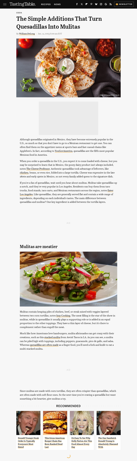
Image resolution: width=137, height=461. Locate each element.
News (57, 4)
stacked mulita (52, 337)
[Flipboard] (86, 5)
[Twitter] (81, 5)
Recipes (46, 4)
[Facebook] (77, 5)
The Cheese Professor (38, 168)
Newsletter (125, 4)
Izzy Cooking (63, 315)
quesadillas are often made (44, 344)
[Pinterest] (91, 5)
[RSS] (110, 5)
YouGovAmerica (63, 150)
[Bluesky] (96, 5)
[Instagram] (101, 5)
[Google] (105, 5)
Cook (19, 13)
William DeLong (27, 33)
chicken (24, 172)
